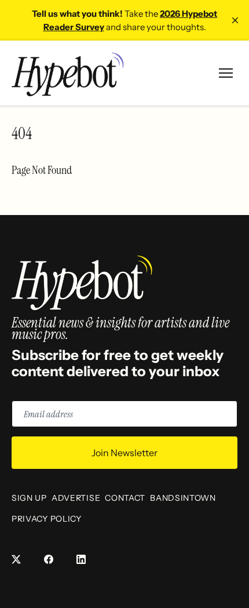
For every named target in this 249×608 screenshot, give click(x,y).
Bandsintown (183, 498)
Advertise (76, 498)
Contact (125, 498)
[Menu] (225, 73)
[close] (235, 20)
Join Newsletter (124, 452)
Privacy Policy (47, 519)
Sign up (29, 498)
